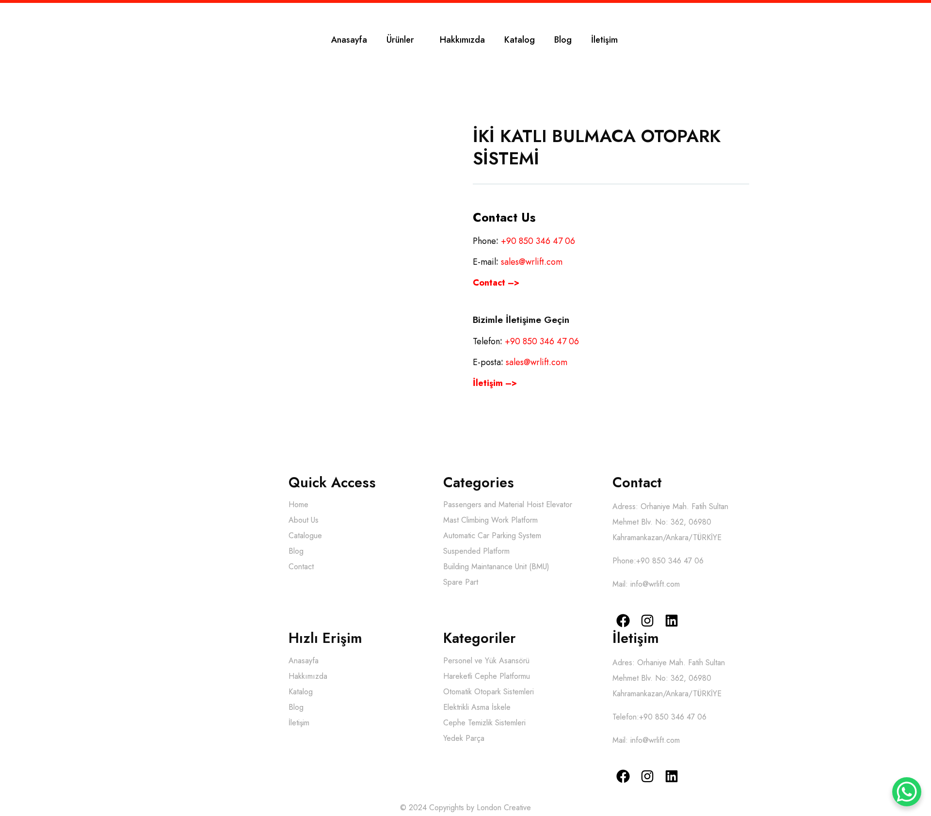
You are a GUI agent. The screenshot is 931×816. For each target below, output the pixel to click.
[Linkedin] (671, 620)
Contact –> (496, 282)
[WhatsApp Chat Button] (906, 791)
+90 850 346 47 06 (538, 241)
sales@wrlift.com (531, 262)
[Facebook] (623, 620)
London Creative (504, 807)
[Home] (57, 39)
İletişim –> (495, 383)
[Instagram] (647, 620)
